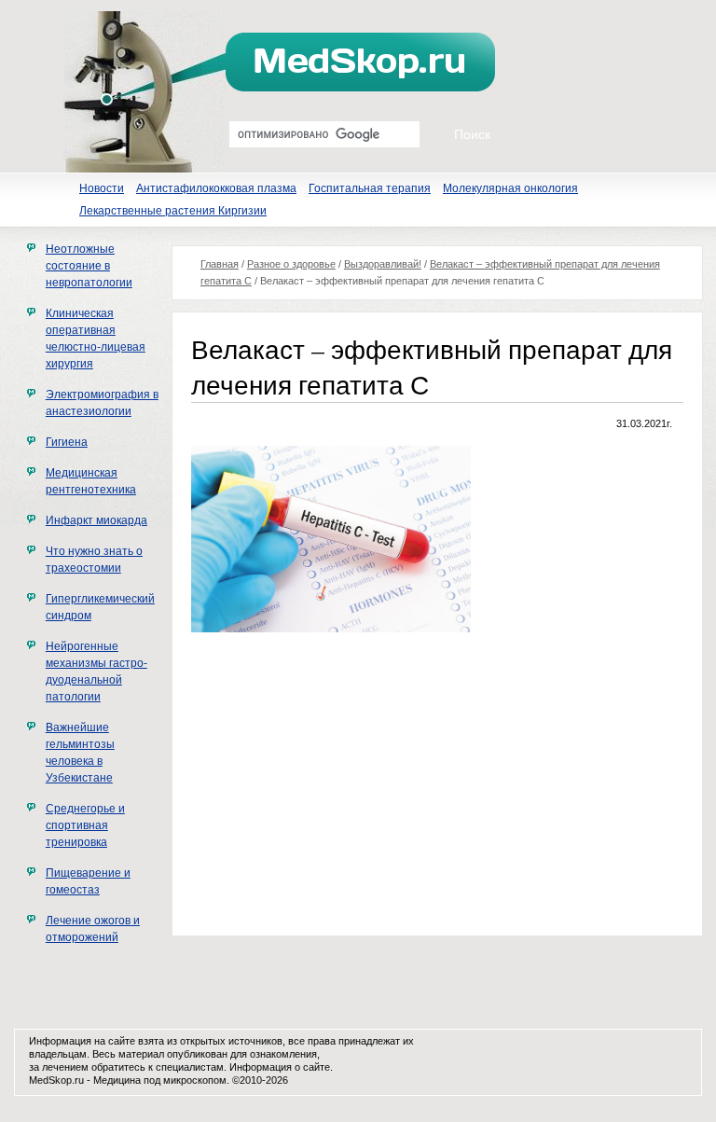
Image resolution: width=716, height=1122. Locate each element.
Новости (101, 188)
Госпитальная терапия (370, 188)
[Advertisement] (347, 781)
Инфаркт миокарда (96, 520)
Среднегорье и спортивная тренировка (85, 825)
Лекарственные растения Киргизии (173, 210)
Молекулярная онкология (510, 188)
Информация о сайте (279, 1067)
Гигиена (67, 442)
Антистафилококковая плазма (216, 188)
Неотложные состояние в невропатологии (89, 265)
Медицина (117, 1080)
